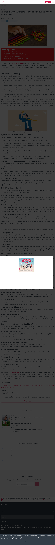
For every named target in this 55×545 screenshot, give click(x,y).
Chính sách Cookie (8, 538)
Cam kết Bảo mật (18, 538)
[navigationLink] (2, 2)
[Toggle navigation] (53, 2)
